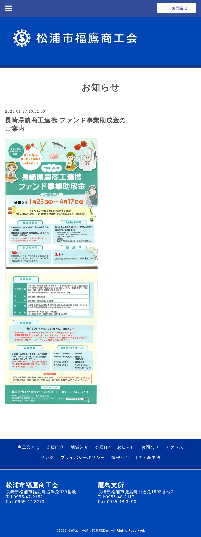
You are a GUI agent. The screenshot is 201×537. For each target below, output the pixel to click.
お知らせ (126, 447)
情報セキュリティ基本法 (135, 457)
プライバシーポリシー (82, 457)
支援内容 (55, 447)
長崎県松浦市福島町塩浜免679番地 (41, 492)
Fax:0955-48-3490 (117, 502)
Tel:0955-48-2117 (116, 497)
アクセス (174, 447)
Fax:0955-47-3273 (25, 502)
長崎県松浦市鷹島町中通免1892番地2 (135, 492)
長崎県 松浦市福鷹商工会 (88, 531)
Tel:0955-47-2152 (24, 497)
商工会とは (29, 447)
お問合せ (150, 447)
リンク (47, 457)
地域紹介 (79, 447)
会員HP (102, 447)
